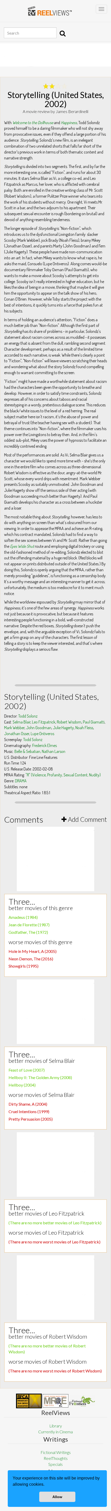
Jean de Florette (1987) (29, 924)
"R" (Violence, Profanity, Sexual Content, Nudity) (63, 774)
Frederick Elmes (44, 745)
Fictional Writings (56, 1452)
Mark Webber (14, 727)
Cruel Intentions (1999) (29, 1111)
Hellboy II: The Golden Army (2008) (40, 1077)
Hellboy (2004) (22, 1084)
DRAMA (21, 780)
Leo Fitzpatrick (43, 722)
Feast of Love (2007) (27, 1069)
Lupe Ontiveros (42, 733)
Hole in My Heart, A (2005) (33, 951)
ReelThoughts (56, 1458)
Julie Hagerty (63, 727)
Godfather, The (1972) (28, 932)
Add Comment (87, 819)
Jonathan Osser (16, 733)
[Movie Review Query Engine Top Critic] (55, 1401)
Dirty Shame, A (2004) (28, 1104)
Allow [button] (57, 1497)
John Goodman (38, 727)
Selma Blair (21, 722)
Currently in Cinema (55, 1431)
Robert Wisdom (69, 722)
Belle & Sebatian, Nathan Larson (39, 751)
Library (55, 1425)
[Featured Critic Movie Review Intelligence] (29, 1401)
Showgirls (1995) (23, 965)
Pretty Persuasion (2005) (31, 1118)
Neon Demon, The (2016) (31, 958)
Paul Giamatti (94, 722)
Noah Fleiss (84, 727)
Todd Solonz (27, 716)
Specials (55, 1464)
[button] (46, 1485)
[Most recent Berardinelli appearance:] (82, 1400)
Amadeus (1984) (23, 917)
